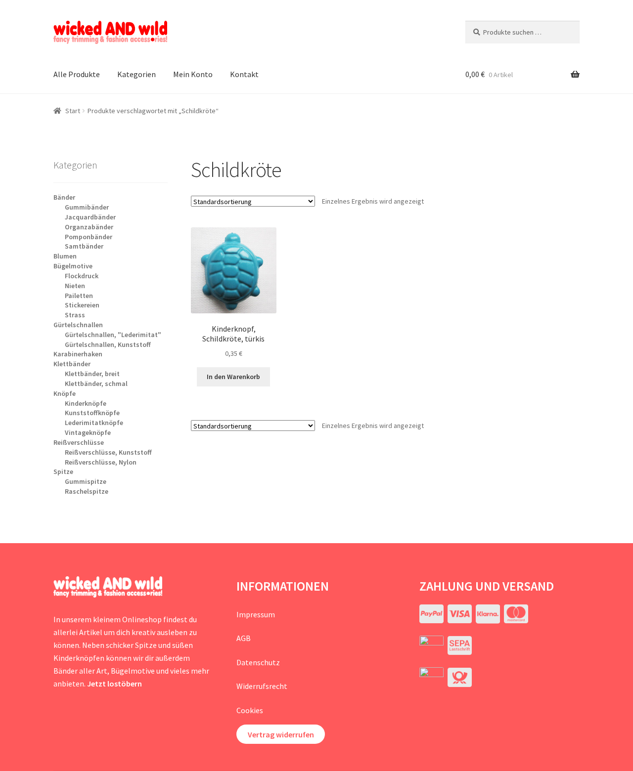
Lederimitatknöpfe (94, 422)
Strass (75, 314)
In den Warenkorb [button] (233, 376)
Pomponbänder (88, 236)
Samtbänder (84, 246)
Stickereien (82, 304)
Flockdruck (81, 275)
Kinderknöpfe (85, 403)
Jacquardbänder (90, 217)
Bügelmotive (72, 265)
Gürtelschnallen (78, 324)
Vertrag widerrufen (281, 734)
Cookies (249, 710)
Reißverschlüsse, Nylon (100, 462)
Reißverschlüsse (78, 442)
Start (72, 110)
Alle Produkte (76, 74)
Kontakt (244, 74)
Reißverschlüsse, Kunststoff (108, 452)
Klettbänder (71, 363)
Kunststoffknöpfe (92, 412)
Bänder (64, 197)
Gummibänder (87, 207)
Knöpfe (64, 393)
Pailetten (79, 295)
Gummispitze (85, 481)
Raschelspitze (86, 491)
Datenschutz (258, 662)
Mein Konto (193, 74)
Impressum (255, 614)
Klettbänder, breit (92, 373)
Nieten (75, 285)
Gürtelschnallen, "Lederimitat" (113, 334)
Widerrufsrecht (261, 686)
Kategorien (136, 74)
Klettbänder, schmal (96, 383)
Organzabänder (89, 226)
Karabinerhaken (77, 353)
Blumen (65, 256)
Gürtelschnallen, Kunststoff (108, 344)
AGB (243, 638)
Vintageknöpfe (88, 432)
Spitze (63, 471)
